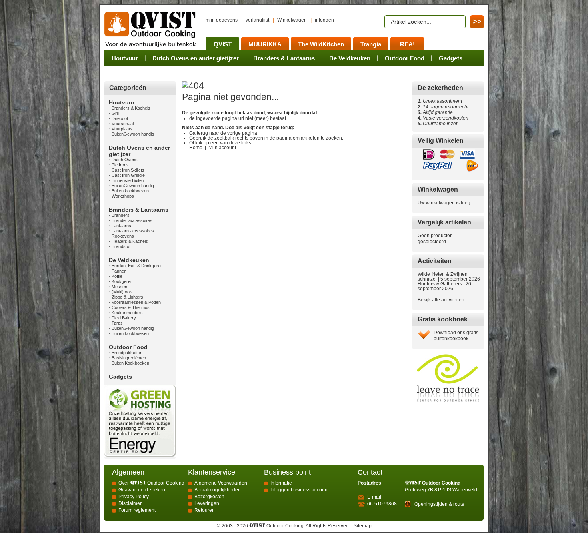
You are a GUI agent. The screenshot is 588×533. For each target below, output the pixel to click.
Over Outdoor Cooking (151, 483)
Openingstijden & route (439, 504)
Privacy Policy (133, 496)
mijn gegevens (222, 20)
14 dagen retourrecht (443, 107)
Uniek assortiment (440, 101)
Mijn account (222, 147)
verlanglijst (257, 20)
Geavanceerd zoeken (141, 490)
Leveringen (206, 503)
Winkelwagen (292, 20)
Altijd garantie (435, 112)
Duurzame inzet (438, 123)
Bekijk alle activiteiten (441, 300)
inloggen (324, 20)
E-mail (374, 497)
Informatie (281, 483)
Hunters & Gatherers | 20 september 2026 (444, 286)
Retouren (204, 510)
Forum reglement (137, 510)
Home (195, 147)
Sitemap (363, 526)
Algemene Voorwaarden (220, 483)
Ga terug (198, 133)
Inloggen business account (299, 490)
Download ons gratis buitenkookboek (456, 335)
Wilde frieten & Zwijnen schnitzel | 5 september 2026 (449, 276)
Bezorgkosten (209, 496)
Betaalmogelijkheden (217, 490)
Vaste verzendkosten (444, 118)
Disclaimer (130, 503)
